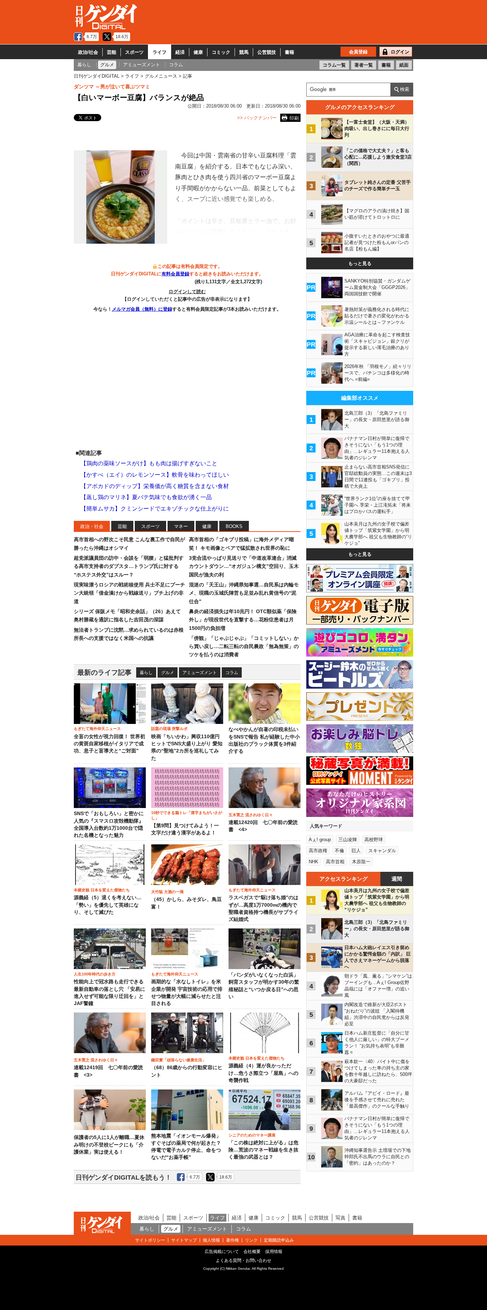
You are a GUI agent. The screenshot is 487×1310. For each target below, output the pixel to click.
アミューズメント (200, 672)
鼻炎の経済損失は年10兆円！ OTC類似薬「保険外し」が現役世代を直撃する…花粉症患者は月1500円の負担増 (243, 620)
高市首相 (335, 861)
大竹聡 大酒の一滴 (167, 892)
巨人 (356, 850)
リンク (251, 1240)
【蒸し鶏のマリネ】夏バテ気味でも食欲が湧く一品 (146, 497)
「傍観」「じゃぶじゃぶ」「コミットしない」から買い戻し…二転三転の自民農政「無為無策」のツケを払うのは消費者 (244, 646)
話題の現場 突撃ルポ (169, 728)
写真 (340, 1218)
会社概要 (252, 1251)
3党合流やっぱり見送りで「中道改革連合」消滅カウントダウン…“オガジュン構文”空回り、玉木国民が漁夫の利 (244, 566)
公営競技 (266, 52)
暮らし (146, 672)
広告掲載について (222, 1251)
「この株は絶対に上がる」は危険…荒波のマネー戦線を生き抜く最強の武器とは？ (263, 1150)
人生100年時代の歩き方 (95, 974)
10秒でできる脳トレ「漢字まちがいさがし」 (186, 815)
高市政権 (318, 850)
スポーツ (134, 52)
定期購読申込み (279, 1240)
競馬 (243, 52)
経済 (180, 52)
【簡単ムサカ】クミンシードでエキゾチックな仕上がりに (155, 509)
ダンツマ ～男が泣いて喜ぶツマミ (112, 86)
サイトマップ (184, 1240)
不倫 (339, 850)
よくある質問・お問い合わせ (243, 1260)
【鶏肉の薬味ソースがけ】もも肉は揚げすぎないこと (149, 463)
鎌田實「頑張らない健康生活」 (178, 1060)
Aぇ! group (320, 839)
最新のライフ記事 (104, 672)
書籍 (289, 52)
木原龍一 (361, 861)
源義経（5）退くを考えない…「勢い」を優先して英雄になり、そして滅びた (108, 905)
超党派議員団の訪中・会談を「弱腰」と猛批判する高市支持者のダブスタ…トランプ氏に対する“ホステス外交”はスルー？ (129, 566)
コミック (221, 52)
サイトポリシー (150, 1240)
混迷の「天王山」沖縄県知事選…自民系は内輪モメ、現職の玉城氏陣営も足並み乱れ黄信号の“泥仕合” (244, 593)
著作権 (232, 1240)
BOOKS (234, 526)
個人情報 (211, 1240)
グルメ (167, 672)
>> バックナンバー (257, 117)
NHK (313, 861)
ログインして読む (187, 291)
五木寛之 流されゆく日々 (251, 815)
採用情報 (273, 1251)
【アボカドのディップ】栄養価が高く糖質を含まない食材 (155, 486)
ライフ (159, 52)
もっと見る (359, 263)
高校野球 (373, 839)
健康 (198, 52)
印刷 (294, 118)
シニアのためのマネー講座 (252, 1135)
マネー (181, 526)
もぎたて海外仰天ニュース (97, 728)
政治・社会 (91, 526)
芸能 (111, 52)
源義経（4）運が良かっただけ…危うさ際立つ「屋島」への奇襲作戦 (263, 1073)
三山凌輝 (347, 839)
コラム (231, 672)
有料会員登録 (175, 273)
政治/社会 (88, 52)
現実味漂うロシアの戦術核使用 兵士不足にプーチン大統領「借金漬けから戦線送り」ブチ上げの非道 (129, 593)
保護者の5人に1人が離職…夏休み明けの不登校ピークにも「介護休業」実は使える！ (109, 1145)
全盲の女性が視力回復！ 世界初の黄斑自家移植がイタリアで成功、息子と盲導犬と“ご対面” (109, 744)
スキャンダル (382, 850)
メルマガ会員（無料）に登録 (142, 309)
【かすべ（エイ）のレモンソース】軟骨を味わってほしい (155, 475)
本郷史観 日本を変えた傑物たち (102, 890)
